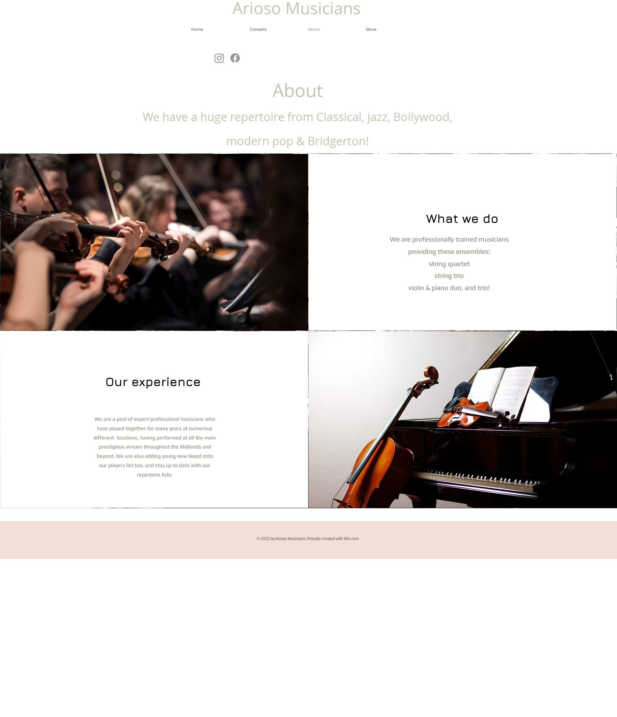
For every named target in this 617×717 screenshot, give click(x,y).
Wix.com (351, 538)
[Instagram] (219, 58)
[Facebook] (235, 58)
